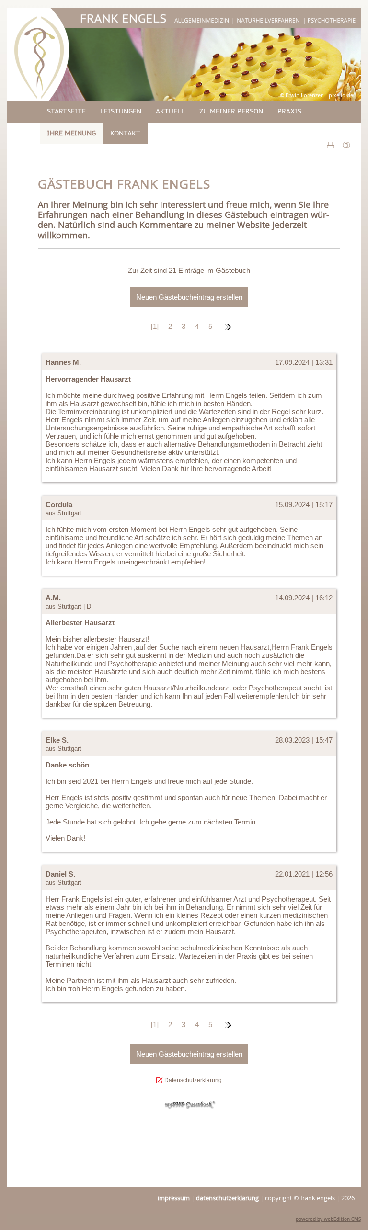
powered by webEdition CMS (328, 1219)
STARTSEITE (66, 111)
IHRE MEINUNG (71, 133)
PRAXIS (289, 111)
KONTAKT (125, 133)
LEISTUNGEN (120, 111)
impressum (174, 1198)
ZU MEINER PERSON (231, 111)
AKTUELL (170, 111)
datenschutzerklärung (227, 1198)
